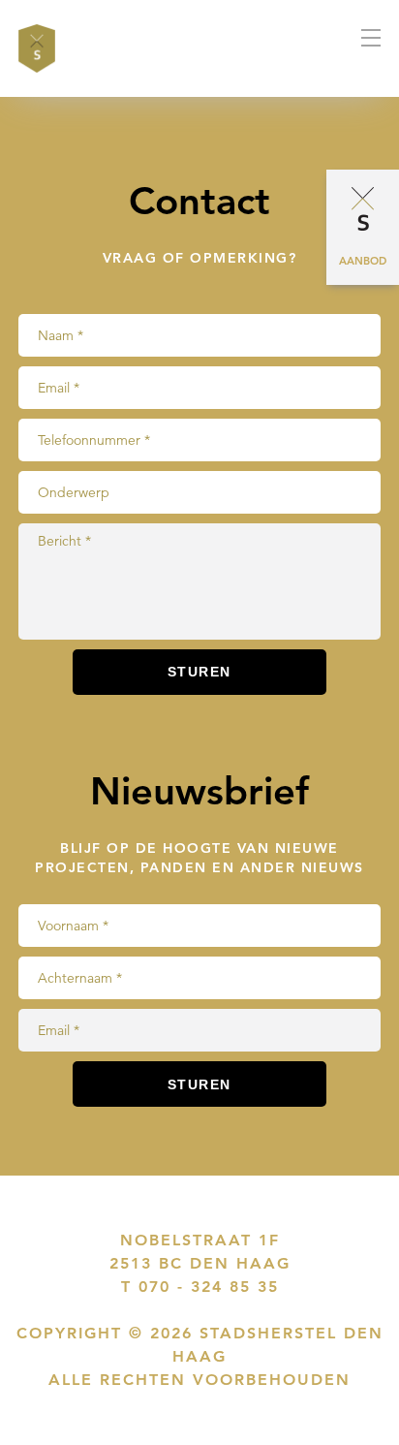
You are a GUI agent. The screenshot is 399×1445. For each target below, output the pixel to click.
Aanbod (362, 260)
